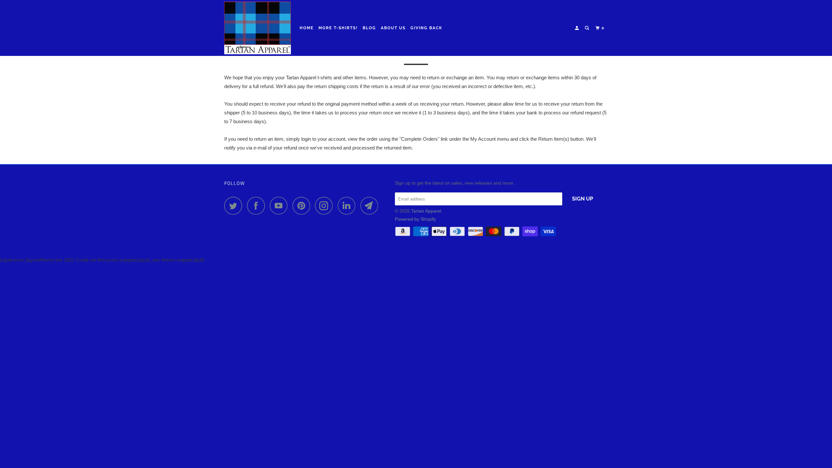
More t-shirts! (338, 28)
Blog (369, 28)
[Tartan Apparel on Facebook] (257, 205)
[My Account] (577, 28)
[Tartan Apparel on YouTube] (280, 205)
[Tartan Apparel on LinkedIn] (348, 205)
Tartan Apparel (426, 211)
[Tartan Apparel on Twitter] (235, 205)
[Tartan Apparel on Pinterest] (303, 205)
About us (393, 28)
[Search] (588, 28)
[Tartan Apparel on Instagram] (325, 205)
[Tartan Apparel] (257, 28)
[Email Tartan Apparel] (371, 205)
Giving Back (426, 28)
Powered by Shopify (415, 219)
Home (307, 28)
